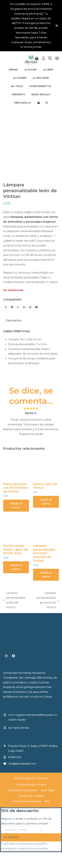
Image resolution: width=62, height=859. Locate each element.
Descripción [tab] (13, 320)
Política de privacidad (26, 801)
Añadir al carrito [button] (16, 505)
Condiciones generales (22, 790)
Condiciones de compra (31, 784)
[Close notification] (57, 26)
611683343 (14, 757)
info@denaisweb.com (22, 763)
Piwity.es (42, 778)
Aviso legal (47, 790)
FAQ (47, 801)
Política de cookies (31, 795)
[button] (37, 58)
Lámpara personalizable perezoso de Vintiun (44, 600)
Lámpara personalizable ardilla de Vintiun (14, 600)
